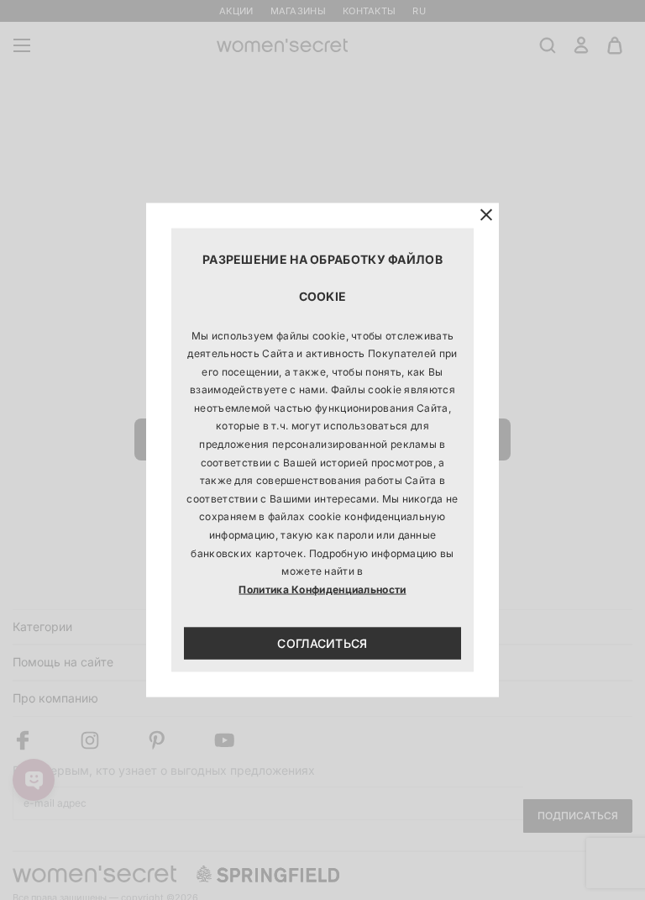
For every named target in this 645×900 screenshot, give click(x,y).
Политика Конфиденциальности (322, 588)
